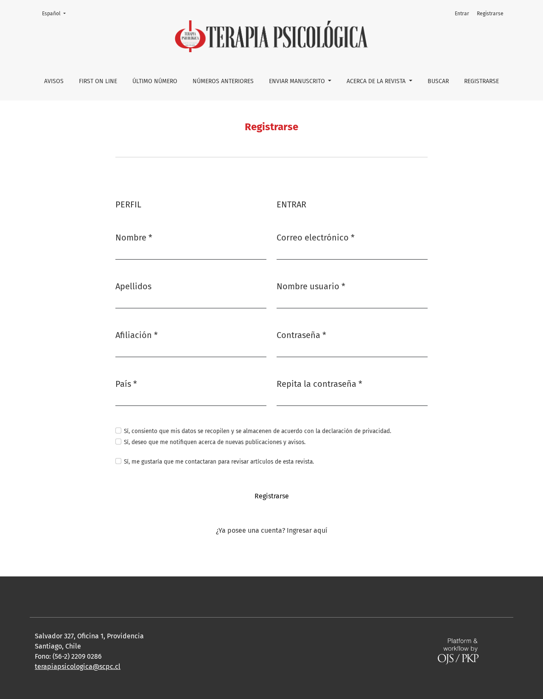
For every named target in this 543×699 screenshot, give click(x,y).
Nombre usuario (311, 286)
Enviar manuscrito (298, 81)
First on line (98, 81)
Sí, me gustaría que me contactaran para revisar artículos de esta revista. (219, 461)
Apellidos (133, 286)
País (126, 383)
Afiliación (136, 335)
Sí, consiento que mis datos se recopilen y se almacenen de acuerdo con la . (257, 431)
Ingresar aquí (307, 530)
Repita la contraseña (319, 383)
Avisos (54, 81)
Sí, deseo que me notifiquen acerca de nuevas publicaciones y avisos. (214, 442)
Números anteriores (223, 81)
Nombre (133, 237)
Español (56, 13)
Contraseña (301, 335)
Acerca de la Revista (377, 81)
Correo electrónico (316, 237)
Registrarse (481, 81)
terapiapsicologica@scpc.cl (77, 667)
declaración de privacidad (356, 431)
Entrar (462, 14)
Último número (154, 81)
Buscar (438, 81)
